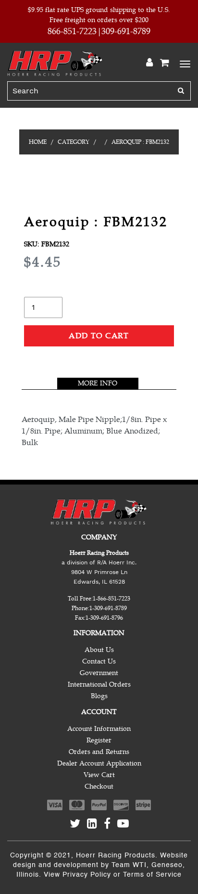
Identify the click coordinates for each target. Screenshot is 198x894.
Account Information (99, 729)
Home (38, 142)
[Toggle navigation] (183, 63)
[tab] (97, 383)
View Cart (99, 775)
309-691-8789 (125, 31)
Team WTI (129, 865)
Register (99, 740)
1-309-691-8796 (104, 618)
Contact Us (99, 661)
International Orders (99, 684)
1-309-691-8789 (108, 608)
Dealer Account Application (99, 763)
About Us (99, 650)
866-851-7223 (72, 31)
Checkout (99, 786)
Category (73, 142)
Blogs (99, 696)
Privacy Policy (86, 874)
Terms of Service (152, 874)
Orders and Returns (99, 752)
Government (99, 673)
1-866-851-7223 (111, 598)
